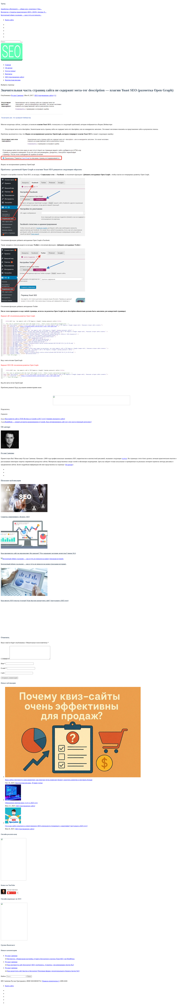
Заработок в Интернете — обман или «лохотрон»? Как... (21, 9)
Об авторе (8, 68)
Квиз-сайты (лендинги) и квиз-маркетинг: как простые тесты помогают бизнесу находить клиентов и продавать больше (48, 780)
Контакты (8, 74)
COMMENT (5, 659)
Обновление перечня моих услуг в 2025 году (21, 803)
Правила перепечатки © (51, 981)
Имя (3, 663)
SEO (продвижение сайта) (14, 77)
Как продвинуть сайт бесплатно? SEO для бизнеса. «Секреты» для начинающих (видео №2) (40, 965)
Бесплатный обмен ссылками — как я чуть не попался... (21, 15)
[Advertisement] (91, 619)
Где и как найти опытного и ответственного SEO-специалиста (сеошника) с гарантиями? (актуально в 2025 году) (46, 826)
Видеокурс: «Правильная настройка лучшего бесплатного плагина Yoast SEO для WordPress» (41, 959)
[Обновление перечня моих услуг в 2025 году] (13, 800)
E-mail (4, 668)
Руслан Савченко (17, 95)
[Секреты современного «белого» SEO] (24, 511)
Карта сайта (9, 20)
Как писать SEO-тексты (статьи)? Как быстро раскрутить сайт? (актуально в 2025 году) (35, 601)
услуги (124, 458)
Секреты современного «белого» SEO (15, 517)
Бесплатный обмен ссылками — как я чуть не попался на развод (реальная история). (33, 564)
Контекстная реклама (12, 80)
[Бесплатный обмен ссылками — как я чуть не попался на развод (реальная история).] (32, 559)
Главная (8, 65)
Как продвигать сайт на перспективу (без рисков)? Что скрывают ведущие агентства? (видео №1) (38, 553)
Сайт (2, 673)
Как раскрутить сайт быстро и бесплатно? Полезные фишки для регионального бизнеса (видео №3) (43, 971)
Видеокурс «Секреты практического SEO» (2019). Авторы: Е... (23, 12)
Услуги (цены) (10, 71)
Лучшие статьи (37, 783)
